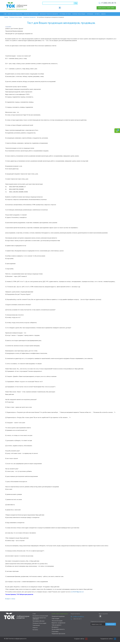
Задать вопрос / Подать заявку (106, 7)
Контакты (97, 14)
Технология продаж (57, 620)
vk (60, 7)
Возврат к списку (10, 598)
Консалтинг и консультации (31, 14)
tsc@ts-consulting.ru (78, 616)
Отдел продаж (55, 618)
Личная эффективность (58, 629)
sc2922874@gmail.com (77, 592)
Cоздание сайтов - (79, 638)
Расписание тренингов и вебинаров (49, 14)
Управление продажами (58, 616)
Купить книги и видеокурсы (15, 14)
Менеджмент (55, 627)
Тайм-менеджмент (56, 625)
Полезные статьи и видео (78, 14)
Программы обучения (65, 14)
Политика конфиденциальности (17, 638)
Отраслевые (55, 631)
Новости (103, 14)
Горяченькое (90, 14)
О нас (5, 14)
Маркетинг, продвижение (58, 622)
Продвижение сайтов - (107, 638)
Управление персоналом (58, 633)
